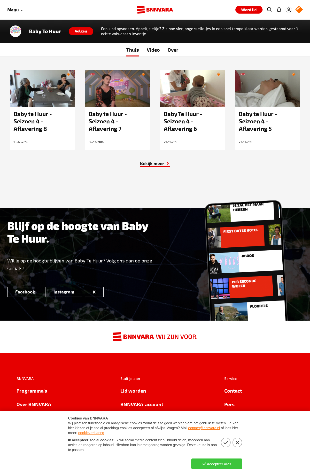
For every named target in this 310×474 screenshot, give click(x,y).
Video (153, 50)
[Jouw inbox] (279, 10)
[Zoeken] (269, 10)
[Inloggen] (289, 10)
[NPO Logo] (299, 10)
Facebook (25, 291)
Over (173, 50)
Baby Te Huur (45, 31)
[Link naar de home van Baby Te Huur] (15, 31)
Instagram (64, 291)
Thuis (132, 50)
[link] (155, 163)
